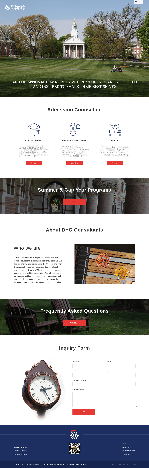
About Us (17, 444)
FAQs (124, 444)
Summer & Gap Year (20, 450)
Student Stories (127, 447)
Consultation (74, 323)
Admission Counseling (21, 447)
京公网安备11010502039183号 (76, 464)
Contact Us (126, 454)
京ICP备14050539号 (60, 464)
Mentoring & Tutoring (20, 454)
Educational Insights (128, 450)
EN (136, 2)
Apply (74, 202)
